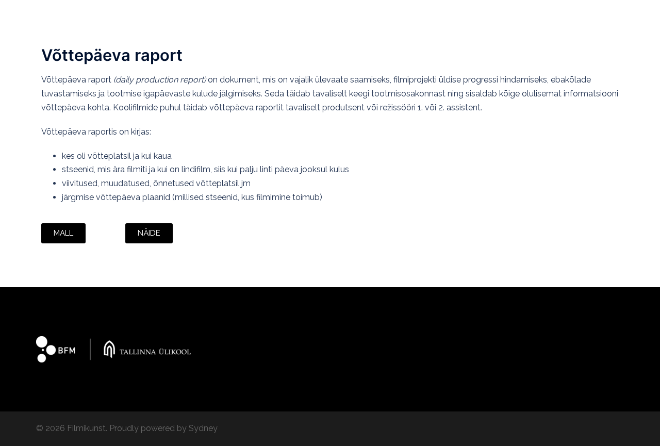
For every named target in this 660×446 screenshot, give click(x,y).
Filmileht (293, 16)
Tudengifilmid (345, 16)
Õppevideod (448, 16)
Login (373, 28)
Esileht (254, 16)
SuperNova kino (323, 28)
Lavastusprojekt (509, 16)
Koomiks (564, 16)
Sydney (203, 428)
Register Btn (418, 28)
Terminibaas (263, 28)
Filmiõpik (397, 16)
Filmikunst (60, 22)
